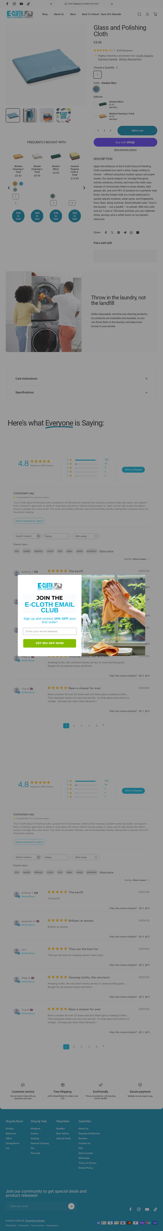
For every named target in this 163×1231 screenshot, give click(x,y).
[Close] (141, 578)
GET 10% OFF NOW (50, 643)
